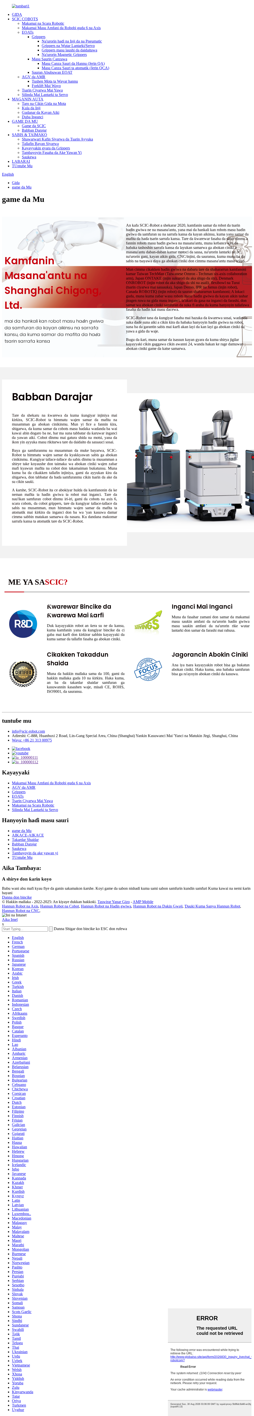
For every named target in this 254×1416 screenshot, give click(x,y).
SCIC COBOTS (25, 19)
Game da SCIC (34, 126)
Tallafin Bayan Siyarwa (40, 144)
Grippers (38, 37)
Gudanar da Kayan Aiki (40, 112)
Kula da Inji (31, 108)
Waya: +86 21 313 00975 (32, 740)
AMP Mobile (143, 902)
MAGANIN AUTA (27, 99)
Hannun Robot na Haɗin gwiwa (106, 906)
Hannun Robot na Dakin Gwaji (158, 906)
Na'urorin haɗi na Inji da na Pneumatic (72, 41)
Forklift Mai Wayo (46, 86)
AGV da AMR (33, 77)
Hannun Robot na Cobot (59, 906)
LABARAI (21, 161)
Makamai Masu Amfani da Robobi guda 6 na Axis (61, 28)
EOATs (27, 32)
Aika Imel (10, 919)
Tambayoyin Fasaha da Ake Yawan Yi (52, 152)
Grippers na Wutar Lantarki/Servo (68, 46)
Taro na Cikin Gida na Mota (44, 103)
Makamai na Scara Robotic (43, 23)
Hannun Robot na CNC (20, 911)
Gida (16, 183)
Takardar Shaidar (25, 840)
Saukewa (29, 157)
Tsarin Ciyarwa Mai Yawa (42, 90)
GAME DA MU (25, 121)
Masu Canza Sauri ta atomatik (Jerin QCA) (75, 68)
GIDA (17, 14)
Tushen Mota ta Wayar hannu (55, 81)
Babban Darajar (34, 130)
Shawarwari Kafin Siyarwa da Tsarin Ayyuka (57, 139)
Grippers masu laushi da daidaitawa (69, 50)
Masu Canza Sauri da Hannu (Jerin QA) (73, 63)
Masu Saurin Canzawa (49, 59)
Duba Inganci (32, 117)
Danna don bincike (17, 897)
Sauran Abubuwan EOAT (52, 72)
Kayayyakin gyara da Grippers (46, 148)
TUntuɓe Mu (22, 166)
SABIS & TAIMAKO (29, 135)
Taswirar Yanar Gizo (113, 902)
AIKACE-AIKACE (28, 835)
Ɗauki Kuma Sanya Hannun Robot (212, 906)
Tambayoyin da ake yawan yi (35, 853)
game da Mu (22, 187)
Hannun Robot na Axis (20, 906)
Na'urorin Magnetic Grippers (64, 54)
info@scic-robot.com (28, 731)
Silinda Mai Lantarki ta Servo (45, 95)
